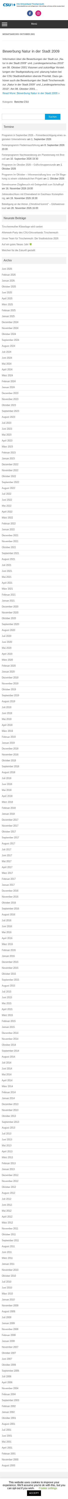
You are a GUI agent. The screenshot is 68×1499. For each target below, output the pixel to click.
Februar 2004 (9, 1394)
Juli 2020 (6, 636)
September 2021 (10, 553)
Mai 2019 (6, 719)
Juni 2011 (7, 1252)
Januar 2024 (8, 387)
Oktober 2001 (9, 1418)
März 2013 (7, 1157)
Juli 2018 (6, 778)
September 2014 (10, 1050)
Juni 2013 (7, 1139)
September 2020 (10, 624)
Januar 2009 (8, 1323)
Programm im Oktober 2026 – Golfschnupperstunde (29, 164)
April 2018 (7, 796)
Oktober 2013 (9, 1116)
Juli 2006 (6, 1376)
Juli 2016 (6, 920)
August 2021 (8, 559)
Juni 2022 (7, 499)
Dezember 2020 (10, 606)
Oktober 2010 (9, 1275)
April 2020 (7, 654)
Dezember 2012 (10, 1175)
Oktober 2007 (9, 1353)
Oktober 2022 (9, 476)
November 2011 (10, 1228)
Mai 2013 (6, 1145)
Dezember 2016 (10, 890)
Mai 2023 (6, 434)
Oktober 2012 (9, 1187)
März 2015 (7, 1015)
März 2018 (7, 802)
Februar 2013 (9, 1163)
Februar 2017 (9, 879)
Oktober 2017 (9, 831)
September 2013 (10, 1122)
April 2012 (7, 1216)
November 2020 (10, 612)
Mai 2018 (6, 790)
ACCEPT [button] (34, 1493)
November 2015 (10, 968)
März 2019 (7, 731)
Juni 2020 (7, 642)
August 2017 (8, 843)
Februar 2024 (9, 381)
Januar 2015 (8, 1027)
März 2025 (7, 304)
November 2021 (10, 541)
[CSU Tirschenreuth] (34, 6)
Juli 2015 (6, 991)
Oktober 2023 (9, 405)
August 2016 (8, 914)
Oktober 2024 (9, 334)
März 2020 (7, 659)
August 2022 (8, 488)
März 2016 (7, 944)
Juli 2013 (6, 1133)
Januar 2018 (8, 814)
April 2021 (7, 583)
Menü (34, 23)
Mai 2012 (6, 1210)
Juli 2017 (6, 849)
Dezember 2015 (10, 962)
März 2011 (7, 1258)
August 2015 (8, 985)
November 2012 (10, 1181)
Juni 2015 (7, 997)
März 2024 (7, 375)
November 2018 (10, 754)
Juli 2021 (6, 565)
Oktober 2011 (9, 1234)
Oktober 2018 (9, 760)
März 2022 (7, 517)
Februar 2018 (9, 808)
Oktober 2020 (9, 618)
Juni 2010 (7, 1287)
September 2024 (10, 340)
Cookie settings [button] (48, 1488)
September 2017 (10, 837)
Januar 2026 (8, 280)
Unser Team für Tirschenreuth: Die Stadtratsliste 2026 (30, 238)
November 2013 (10, 1110)
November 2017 (10, 825)
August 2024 (8, 346)
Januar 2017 (8, 885)
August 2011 (8, 1246)
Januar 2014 (8, 1098)
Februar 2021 (9, 594)
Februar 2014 (9, 1092)
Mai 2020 (6, 648)
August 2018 (8, 772)
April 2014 (7, 1080)
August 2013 (8, 1127)
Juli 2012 (6, 1199)
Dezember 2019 (10, 677)
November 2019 (10, 683)
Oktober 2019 (9, 689)
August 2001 (8, 1424)
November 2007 (10, 1347)
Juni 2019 (7, 713)
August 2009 (8, 1311)
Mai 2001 (6, 1441)
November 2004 (10, 1388)
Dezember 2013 (10, 1104)
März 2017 (7, 873)
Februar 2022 (9, 523)
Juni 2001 (7, 1435)
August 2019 (8, 701)
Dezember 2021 (10, 535)
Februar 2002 (9, 1406)
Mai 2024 (6, 363)
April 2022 (7, 511)
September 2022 (10, 482)
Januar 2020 (8, 671)
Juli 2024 (6, 352)
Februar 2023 (9, 452)
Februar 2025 (9, 310)
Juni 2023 (7, 428)
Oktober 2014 (9, 1044)
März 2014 (7, 1086)
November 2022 (10, 470)
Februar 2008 (9, 1335)
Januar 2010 (8, 1299)
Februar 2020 (9, 665)
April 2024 (7, 369)
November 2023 (10, 399)
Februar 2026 (9, 274)
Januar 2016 (8, 956)
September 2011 (10, 1240)
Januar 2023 (8, 458)
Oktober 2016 (9, 902)
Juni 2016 (7, 926)
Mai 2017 (6, 861)
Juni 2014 (7, 1068)
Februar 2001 (9, 1453)
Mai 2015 (6, 1003)
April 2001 (7, 1447)
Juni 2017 (7, 855)
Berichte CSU (21, 101)
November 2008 (10, 1329)
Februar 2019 (9, 737)
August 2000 (8, 1465)
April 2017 (7, 867)
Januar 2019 (8, 743)
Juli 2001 (6, 1430)
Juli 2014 (6, 1062)
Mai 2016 (6, 932)
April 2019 (7, 725)
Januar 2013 (8, 1169)
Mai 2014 (6, 1074)
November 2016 (10, 896)
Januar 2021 (8, 600)
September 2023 (10, 411)
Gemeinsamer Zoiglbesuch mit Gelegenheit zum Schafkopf (33, 184)
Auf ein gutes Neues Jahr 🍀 (17, 244)
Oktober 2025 (9, 286)
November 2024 (10, 328)
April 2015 (7, 1009)
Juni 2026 (7, 268)
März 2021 (7, 588)
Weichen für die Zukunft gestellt (18, 250)
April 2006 (7, 1382)
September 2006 (10, 1370)
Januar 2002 (8, 1412)
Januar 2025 (8, 316)
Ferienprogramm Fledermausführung (21, 145)
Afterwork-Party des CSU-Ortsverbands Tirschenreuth (30, 232)
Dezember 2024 (10, 322)
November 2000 (10, 1459)
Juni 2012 (7, 1204)
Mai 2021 (6, 577)
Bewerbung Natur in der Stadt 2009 (31, 51)
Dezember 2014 (10, 1033)
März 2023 (7, 446)
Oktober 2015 (9, 973)
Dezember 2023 (10, 393)
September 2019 (10, 695)
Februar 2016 (9, 950)
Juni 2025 (7, 292)
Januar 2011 (8, 1264)
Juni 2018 (7, 784)
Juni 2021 (7, 571)
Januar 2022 (8, 529)
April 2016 (7, 938)
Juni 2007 (7, 1359)
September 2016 (10, 908)
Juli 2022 (6, 494)
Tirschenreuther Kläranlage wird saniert (22, 226)
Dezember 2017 (10, 819)
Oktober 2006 (9, 1364)
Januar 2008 (8, 1341)
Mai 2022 (6, 505)
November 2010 (10, 1270)
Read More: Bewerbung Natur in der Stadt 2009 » (31, 93)
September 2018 (10, 766)
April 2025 (7, 298)
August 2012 (8, 1193)
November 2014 (10, 1039)
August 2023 (8, 417)
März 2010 (7, 1293)
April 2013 (7, 1151)
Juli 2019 (6, 707)
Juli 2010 (6, 1281)
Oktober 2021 (9, 547)
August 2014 (8, 1056)
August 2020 (8, 630)
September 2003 (10, 1400)
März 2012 (7, 1222)
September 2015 (10, 979)
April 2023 (7, 440)
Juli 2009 (6, 1317)
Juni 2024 (7, 357)
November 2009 (10, 1305)
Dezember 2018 (10, 748)
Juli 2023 (6, 423)
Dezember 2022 (10, 464)
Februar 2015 (9, 1021)
